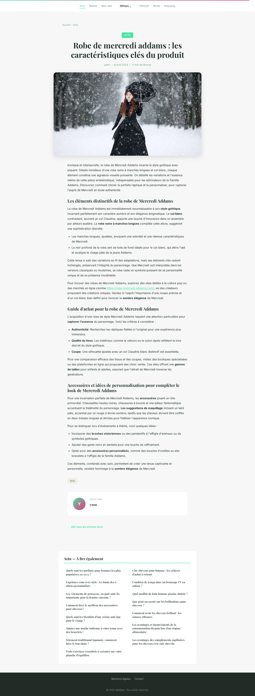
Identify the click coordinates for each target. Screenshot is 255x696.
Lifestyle (144, 5)
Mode (156, 5)
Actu (82, 5)
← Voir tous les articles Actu (85, 527)
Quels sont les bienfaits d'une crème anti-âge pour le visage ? (93, 618)
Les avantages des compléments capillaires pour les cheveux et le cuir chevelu (158, 641)
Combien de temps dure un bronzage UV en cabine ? (158, 584)
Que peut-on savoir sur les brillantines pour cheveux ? (159, 603)
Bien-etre (106, 5)
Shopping (169, 5)
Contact (139, 678)
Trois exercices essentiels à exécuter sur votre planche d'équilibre (94, 653)
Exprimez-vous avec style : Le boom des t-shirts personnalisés (91, 584)
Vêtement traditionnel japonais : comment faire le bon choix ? (91, 641)
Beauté (93, 5)
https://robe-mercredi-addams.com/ (130, 288)
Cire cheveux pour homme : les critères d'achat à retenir (156, 572)
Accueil (66, 24)
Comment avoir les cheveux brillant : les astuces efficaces (156, 614)
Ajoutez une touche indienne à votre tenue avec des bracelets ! (94, 630)
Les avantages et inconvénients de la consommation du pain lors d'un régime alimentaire (156, 628)
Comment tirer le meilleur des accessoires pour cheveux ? (92, 607)
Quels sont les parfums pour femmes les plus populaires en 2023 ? (93, 572)
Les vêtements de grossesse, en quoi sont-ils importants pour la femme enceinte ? (93, 595)
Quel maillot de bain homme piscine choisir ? (160, 594)
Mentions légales (120, 678)
